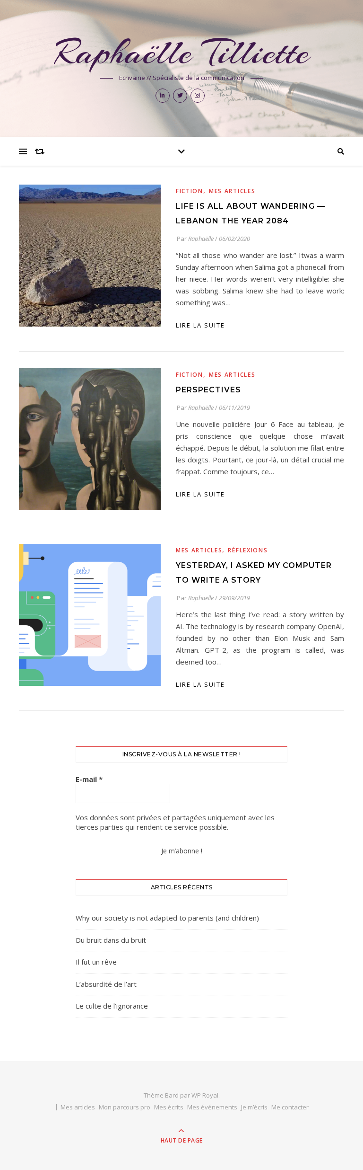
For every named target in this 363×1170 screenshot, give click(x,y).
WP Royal (204, 1095)
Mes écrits (168, 1107)
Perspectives (208, 389)
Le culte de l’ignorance (112, 1005)
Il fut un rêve (96, 961)
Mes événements (212, 1107)
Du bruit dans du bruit (111, 940)
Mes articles (232, 191)
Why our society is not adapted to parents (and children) (167, 917)
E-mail (89, 779)
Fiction (189, 191)
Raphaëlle (201, 238)
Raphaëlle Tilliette (181, 52)
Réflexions (248, 550)
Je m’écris (254, 1107)
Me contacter (290, 1107)
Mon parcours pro (124, 1107)
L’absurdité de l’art (106, 984)
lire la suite (200, 325)
